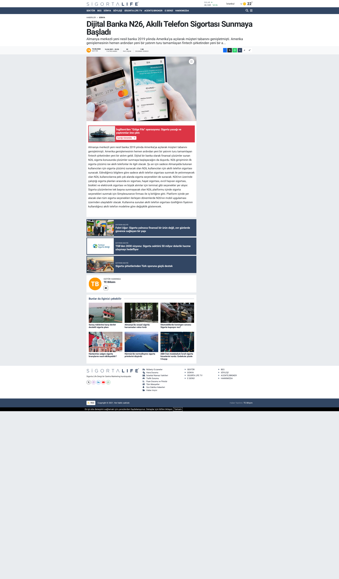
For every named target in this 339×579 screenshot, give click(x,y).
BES (99, 10)
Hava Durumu (152, 372)
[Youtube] (103, 382)
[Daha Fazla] (240, 50)
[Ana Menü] (251, 10)
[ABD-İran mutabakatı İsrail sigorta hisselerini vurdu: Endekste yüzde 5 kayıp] (177, 341)
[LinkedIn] (98, 382)
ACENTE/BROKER (153, 10)
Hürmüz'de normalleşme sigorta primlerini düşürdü (140, 355)
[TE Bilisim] (95, 283)
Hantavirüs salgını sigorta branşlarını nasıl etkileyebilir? (103, 355)
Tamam (178, 409)
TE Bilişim (248, 403)
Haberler (91, 17)
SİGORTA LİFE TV (133, 10)
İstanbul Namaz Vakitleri (157, 375)
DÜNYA (107, 10)
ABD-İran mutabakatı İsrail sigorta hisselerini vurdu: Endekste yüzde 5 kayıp (176, 356)
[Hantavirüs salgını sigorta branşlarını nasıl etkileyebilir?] (105, 341)
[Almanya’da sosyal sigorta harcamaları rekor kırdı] (141, 312)
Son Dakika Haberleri (155, 387)
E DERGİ (169, 10)
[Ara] (247, 10)
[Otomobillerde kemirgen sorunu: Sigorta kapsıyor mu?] (177, 312)
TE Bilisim (109, 282)
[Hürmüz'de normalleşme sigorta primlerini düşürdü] (141, 341)
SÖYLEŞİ (117, 10)
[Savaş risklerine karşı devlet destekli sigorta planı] (105, 312)
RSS (92, 403)
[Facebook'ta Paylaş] (225, 50)
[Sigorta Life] (112, 4)
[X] (88, 382)
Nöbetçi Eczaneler (154, 369)
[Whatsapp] (108, 382)
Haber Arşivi (151, 390)
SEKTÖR (90, 10)
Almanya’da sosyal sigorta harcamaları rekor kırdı (137, 325)
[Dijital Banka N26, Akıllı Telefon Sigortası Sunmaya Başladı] (141, 89)
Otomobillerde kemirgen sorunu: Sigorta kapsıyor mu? (175, 325)
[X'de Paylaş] (229, 50)
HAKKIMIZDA (182, 10)
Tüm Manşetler (153, 384)
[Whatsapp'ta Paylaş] (234, 50)
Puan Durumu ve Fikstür (156, 381)
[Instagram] (93, 382)
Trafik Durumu (152, 378)
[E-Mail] (106, 288)
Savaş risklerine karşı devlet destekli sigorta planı (102, 325)
